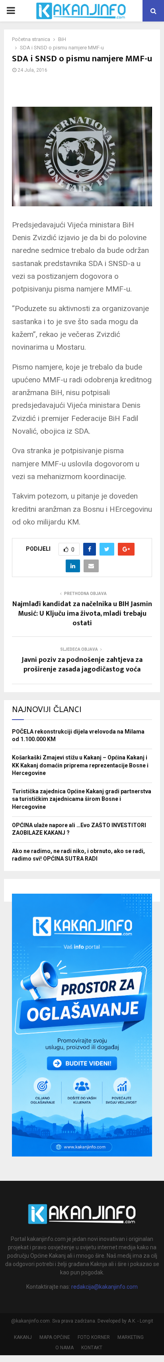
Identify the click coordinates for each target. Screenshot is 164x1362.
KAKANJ (23, 1337)
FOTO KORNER (94, 1337)
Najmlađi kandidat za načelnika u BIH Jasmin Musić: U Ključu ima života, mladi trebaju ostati (82, 613)
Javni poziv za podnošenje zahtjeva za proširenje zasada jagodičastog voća (82, 664)
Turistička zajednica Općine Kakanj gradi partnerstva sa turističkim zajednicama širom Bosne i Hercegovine (81, 799)
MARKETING (130, 1337)
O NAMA (64, 1347)
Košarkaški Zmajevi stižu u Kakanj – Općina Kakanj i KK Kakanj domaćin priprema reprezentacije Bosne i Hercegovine (80, 765)
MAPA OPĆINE (54, 1337)
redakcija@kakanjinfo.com (104, 1287)
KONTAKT (91, 1347)
